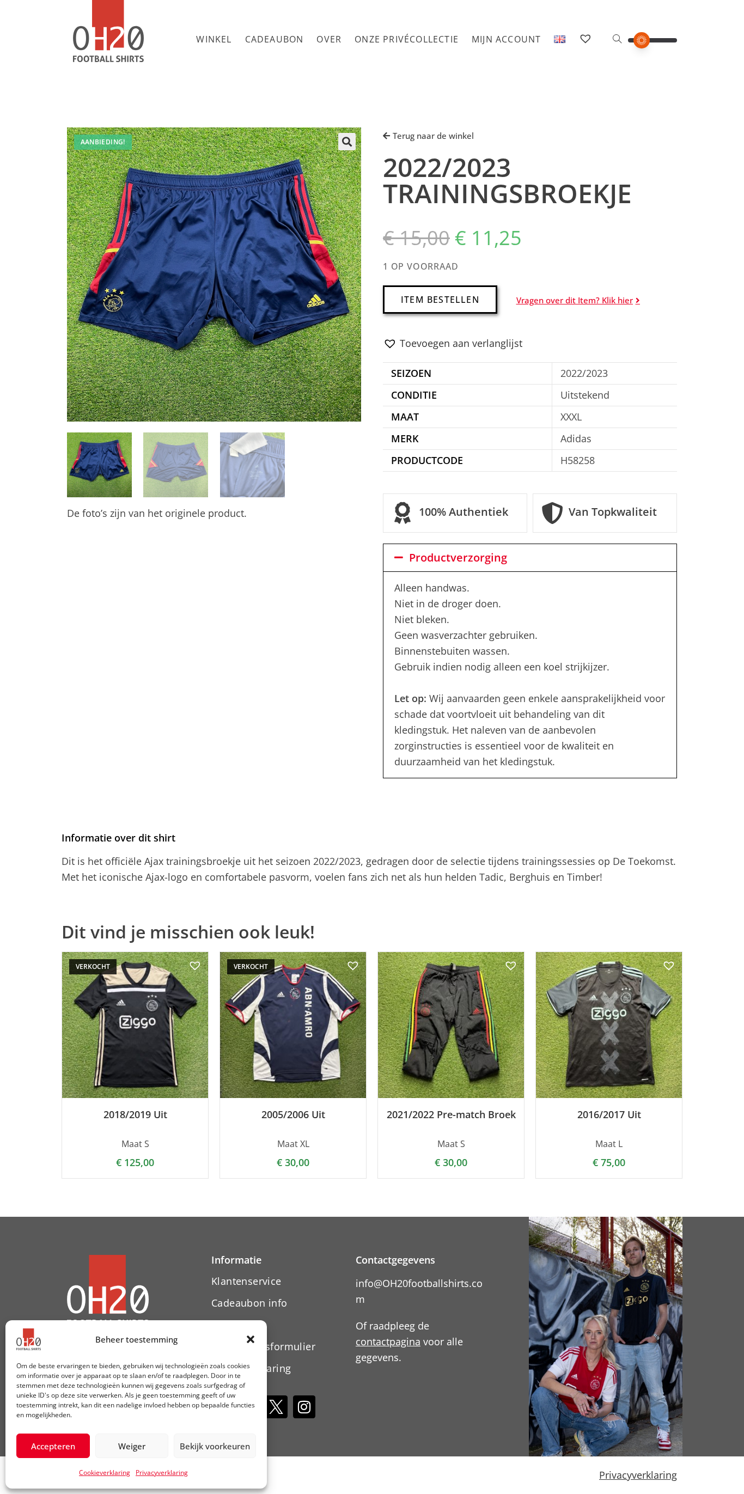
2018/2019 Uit (135, 1115)
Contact (229, 1324)
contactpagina (388, 1341)
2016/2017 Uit (609, 1115)
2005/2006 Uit (293, 1115)
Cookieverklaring (104, 1472)
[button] (250, 1339)
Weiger (131, 1446)
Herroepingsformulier (263, 1346)
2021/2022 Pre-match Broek (451, 1115)
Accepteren (53, 1446)
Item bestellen (440, 300)
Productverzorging (458, 557)
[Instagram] (304, 1406)
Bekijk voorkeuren (215, 1446)
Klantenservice (246, 1281)
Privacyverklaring (162, 1472)
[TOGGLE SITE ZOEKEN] (617, 39)
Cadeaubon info (249, 1302)
